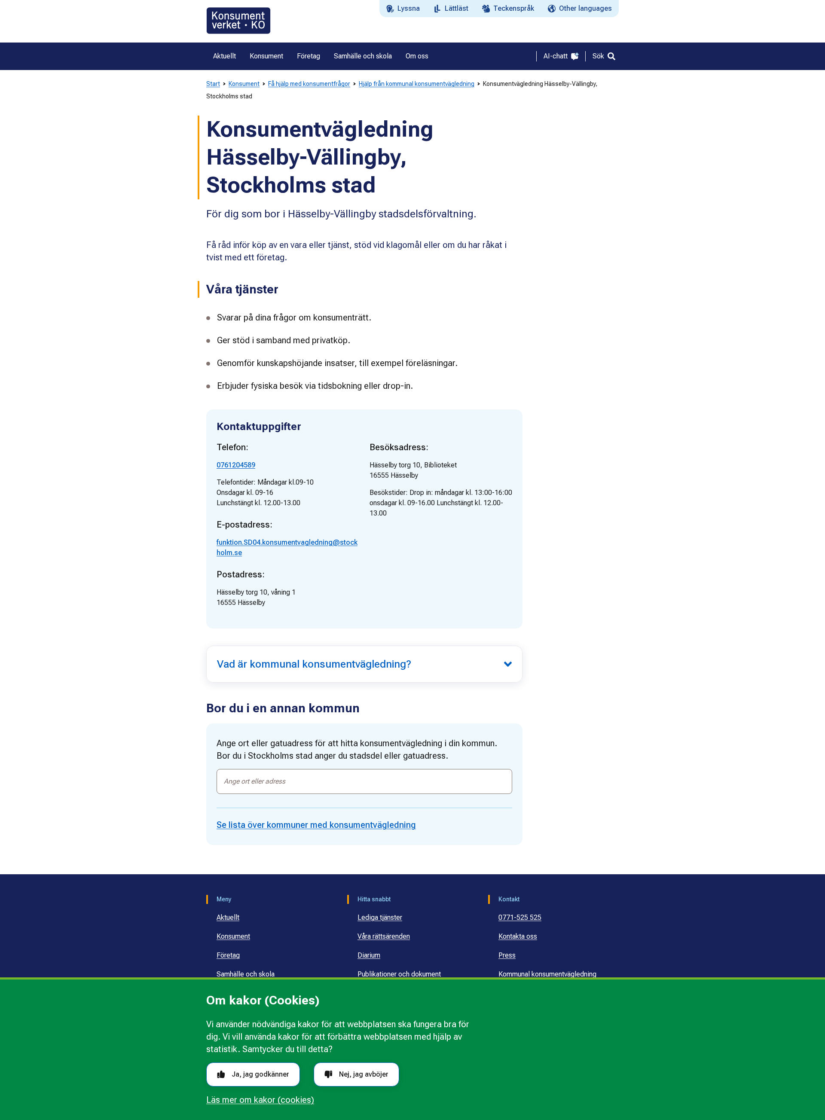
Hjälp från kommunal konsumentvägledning (416, 83)
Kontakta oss (517, 936)
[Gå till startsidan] (238, 20)
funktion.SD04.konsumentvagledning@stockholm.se (287, 547)
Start (213, 83)
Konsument (244, 83)
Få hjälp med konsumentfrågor (309, 83)
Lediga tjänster (380, 917)
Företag (228, 955)
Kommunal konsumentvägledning (547, 974)
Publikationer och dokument (399, 974)
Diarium (369, 955)
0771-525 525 (519, 917)
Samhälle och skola (246, 974)
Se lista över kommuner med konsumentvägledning (316, 825)
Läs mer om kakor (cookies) (260, 1100)
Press (507, 955)
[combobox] (364, 781)
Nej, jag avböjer (363, 1074)
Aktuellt (228, 917)
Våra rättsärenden (384, 936)
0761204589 (236, 465)
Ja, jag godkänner (260, 1074)
